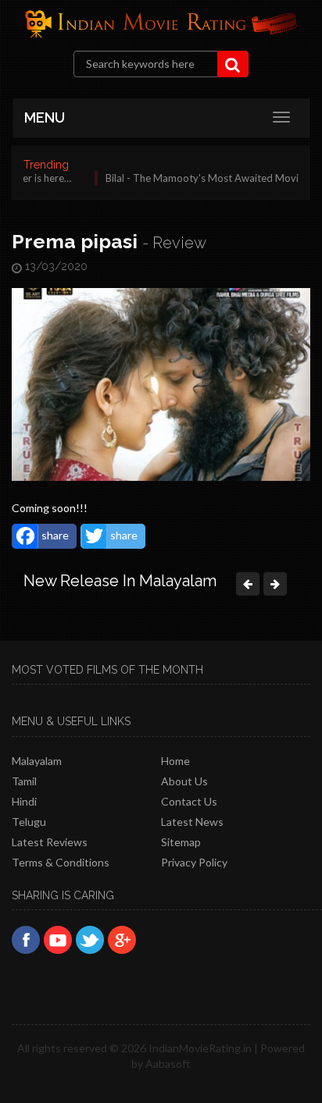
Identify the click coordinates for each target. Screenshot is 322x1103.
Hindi (24, 801)
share (55, 535)
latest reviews (50, 842)
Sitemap (181, 842)
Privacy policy (194, 862)
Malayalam (37, 760)
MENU (44, 117)
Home (175, 760)
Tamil (24, 781)
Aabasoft (168, 1063)
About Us (184, 781)
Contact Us (189, 801)
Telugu (29, 821)
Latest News (192, 821)
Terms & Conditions (60, 862)
